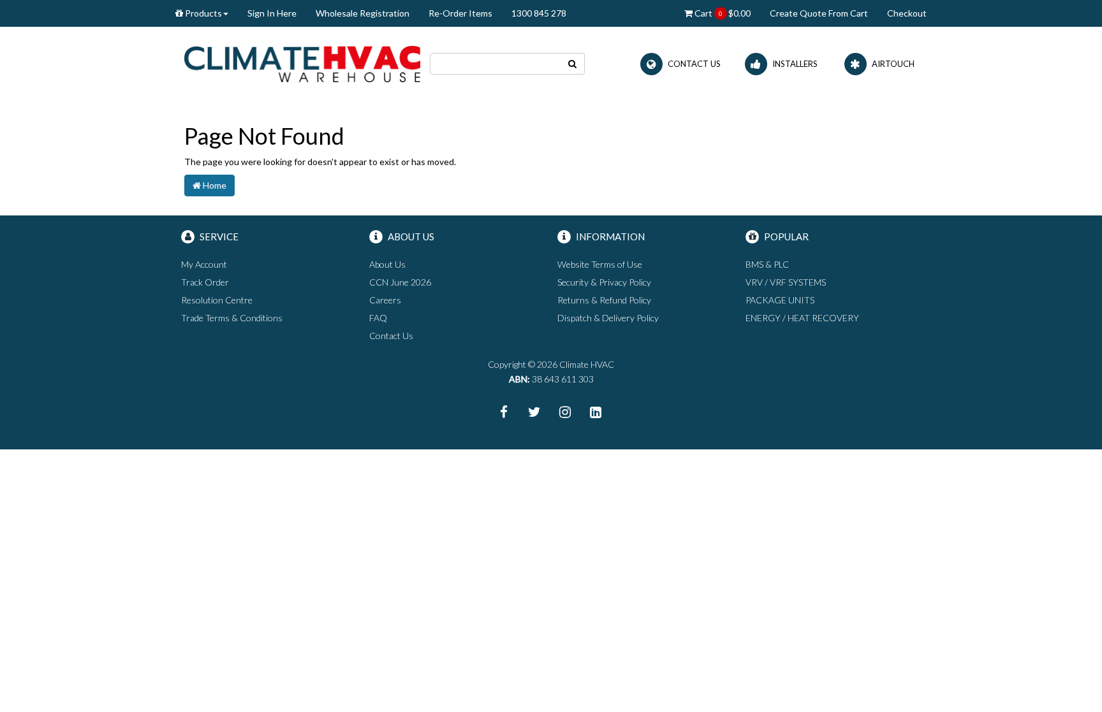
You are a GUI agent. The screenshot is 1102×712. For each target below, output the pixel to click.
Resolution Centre (217, 299)
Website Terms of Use (599, 264)
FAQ (378, 317)
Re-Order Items (460, 13)
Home (213, 185)
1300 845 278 (538, 13)
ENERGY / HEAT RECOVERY (802, 317)
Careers (385, 299)
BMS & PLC (767, 264)
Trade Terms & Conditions (232, 317)
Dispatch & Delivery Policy (608, 317)
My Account (204, 264)
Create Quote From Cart (819, 13)
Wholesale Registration (362, 13)
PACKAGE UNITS (780, 299)
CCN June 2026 (400, 282)
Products (202, 13)
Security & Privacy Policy (604, 282)
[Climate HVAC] (302, 62)
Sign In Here (272, 13)
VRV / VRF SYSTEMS (786, 282)
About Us (387, 264)
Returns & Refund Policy (604, 299)
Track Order (205, 282)
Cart (722, 13)
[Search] (573, 64)
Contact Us (391, 335)
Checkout (907, 13)
